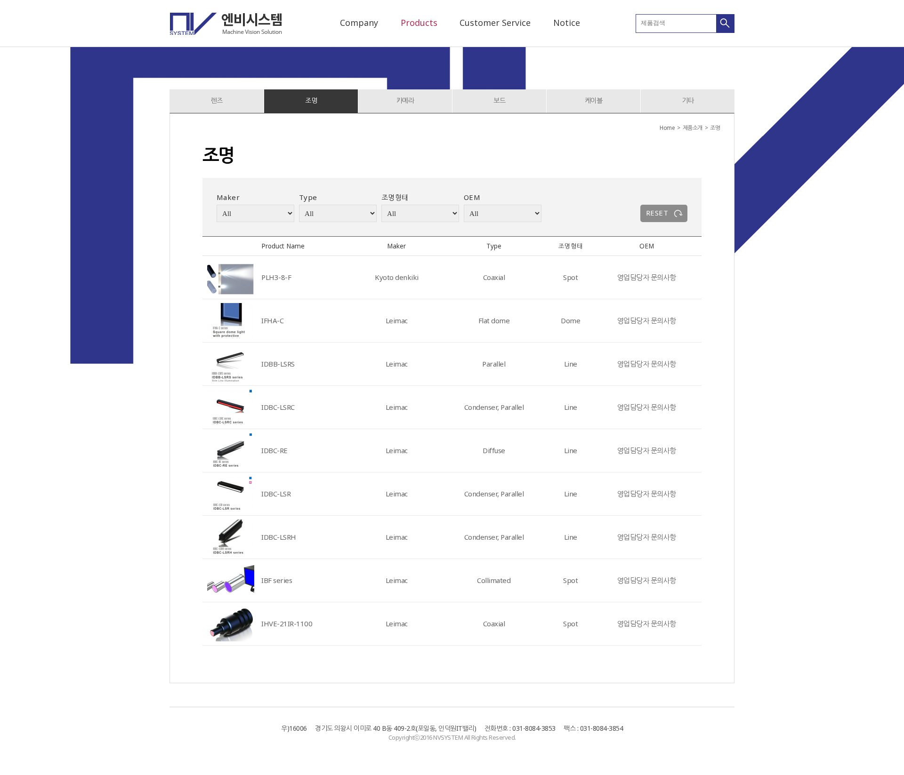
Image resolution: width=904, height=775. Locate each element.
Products (419, 22)
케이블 (594, 100)
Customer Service (495, 22)
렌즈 (217, 100)
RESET (657, 212)
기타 (688, 100)
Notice (566, 22)
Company (359, 22)
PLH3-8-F (276, 277)
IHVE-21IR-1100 (286, 623)
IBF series (276, 580)
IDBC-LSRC (278, 407)
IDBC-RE (274, 450)
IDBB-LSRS (278, 363)
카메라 (405, 100)
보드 (499, 100)
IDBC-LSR (276, 493)
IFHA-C (272, 320)
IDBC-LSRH (278, 537)
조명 (311, 100)
